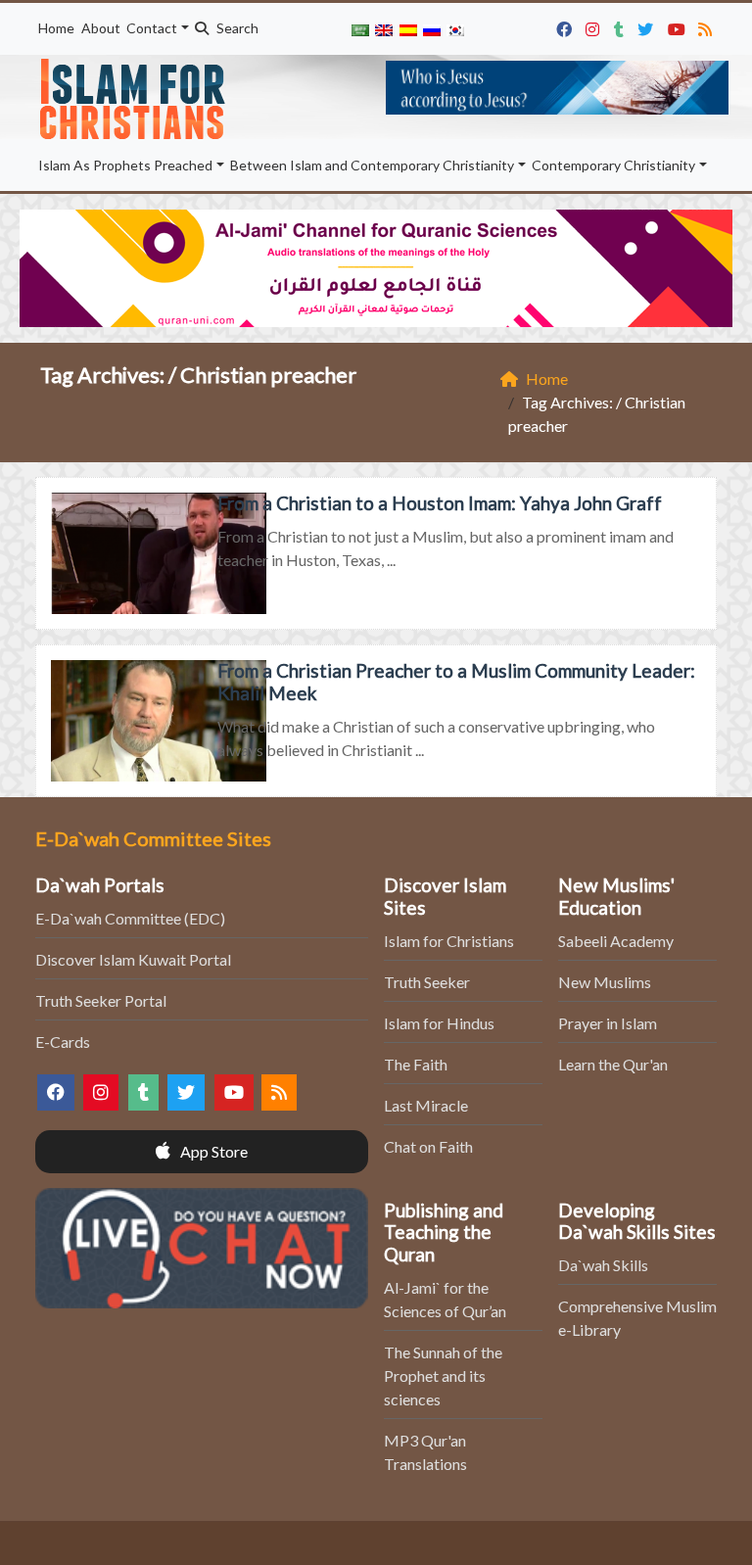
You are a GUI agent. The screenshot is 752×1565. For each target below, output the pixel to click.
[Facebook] (566, 26)
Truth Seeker (427, 981)
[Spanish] (407, 29)
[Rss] (707, 26)
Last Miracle (426, 1105)
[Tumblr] (621, 26)
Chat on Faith (428, 1146)
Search (235, 28)
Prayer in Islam (607, 1023)
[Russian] (432, 29)
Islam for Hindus (439, 1023)
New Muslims (604, 981)
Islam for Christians (449, 940)
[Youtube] (679, 26)
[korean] (455, 29)
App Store (212, 1151)
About (100, 28)
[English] (384, 29)
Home (56, 28)
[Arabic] (360, 29)
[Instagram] (595, 26)
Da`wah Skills (603, 1265)
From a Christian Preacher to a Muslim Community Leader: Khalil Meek (456, 681)
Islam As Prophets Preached (125, 165)
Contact (151, 28)
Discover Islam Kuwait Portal (133, 959)
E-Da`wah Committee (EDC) (130, 918)
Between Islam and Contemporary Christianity (372, 165)
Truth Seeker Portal (100, 1000)
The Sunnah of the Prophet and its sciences (443, 1375)
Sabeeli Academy (616, 940)
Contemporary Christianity (613, 165)
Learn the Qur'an (613, 1064)
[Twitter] (647, 26)
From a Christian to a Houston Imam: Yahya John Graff (439, 503)
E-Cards (62, 1041)
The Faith (415, 1064)
